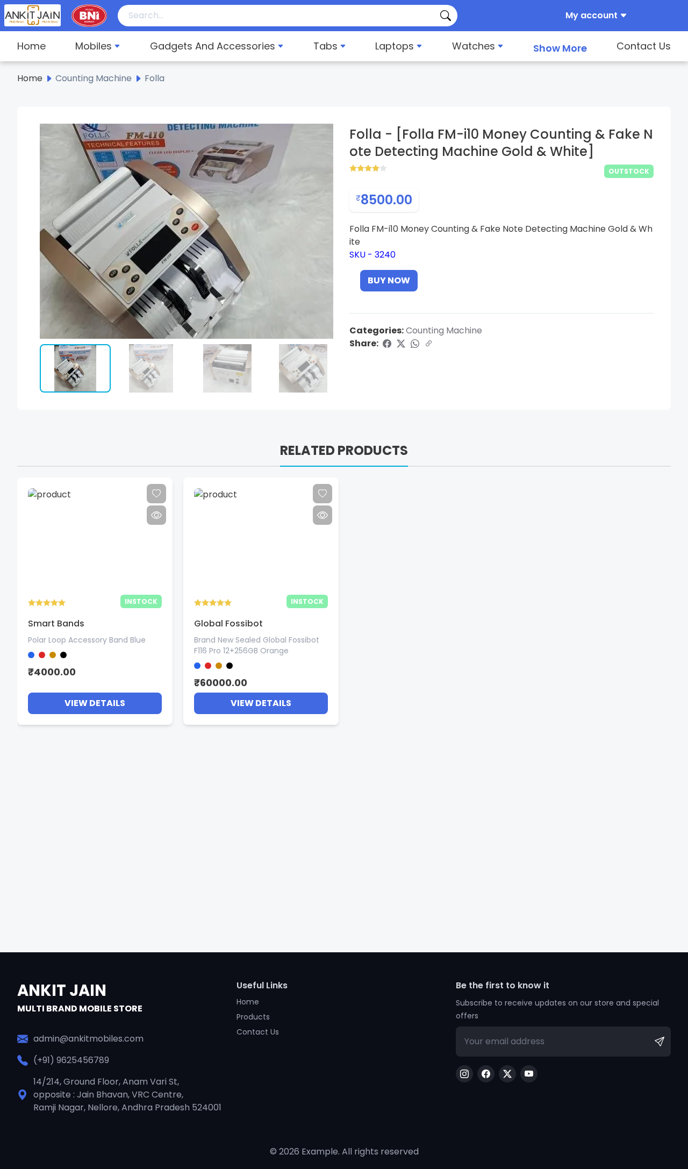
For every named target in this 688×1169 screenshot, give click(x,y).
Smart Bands (56, 623)
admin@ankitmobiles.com (88, 1038)
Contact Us (644, 46)
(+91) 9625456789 (71, 1060)
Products (253, 1016)
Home (31, 46)
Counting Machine (444, 330)
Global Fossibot (228, 623)
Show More (560, 48)
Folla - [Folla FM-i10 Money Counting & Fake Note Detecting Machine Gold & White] (501, 143)
